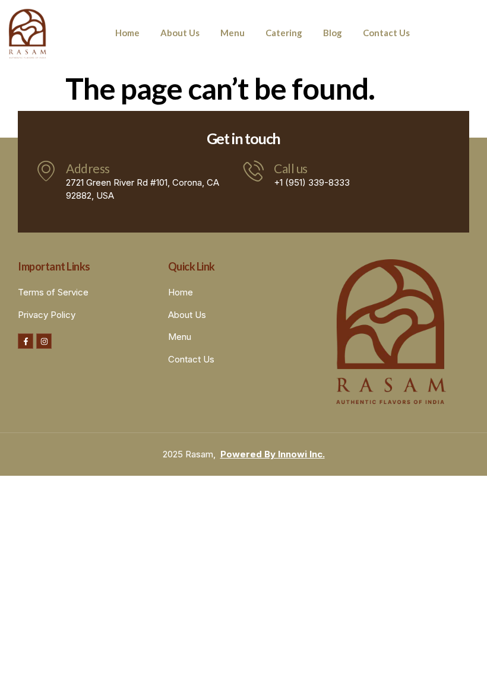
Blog (332, 32)
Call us (291, 168)
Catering (283, 32)
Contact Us (386, 32)
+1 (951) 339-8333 (312, 182)
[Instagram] (44, 341)
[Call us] (254, 170)
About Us (180, 32)
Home (127, 32)
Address (88, 168)
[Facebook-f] (25, 341)
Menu (232, 32)
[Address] (46, 170)
